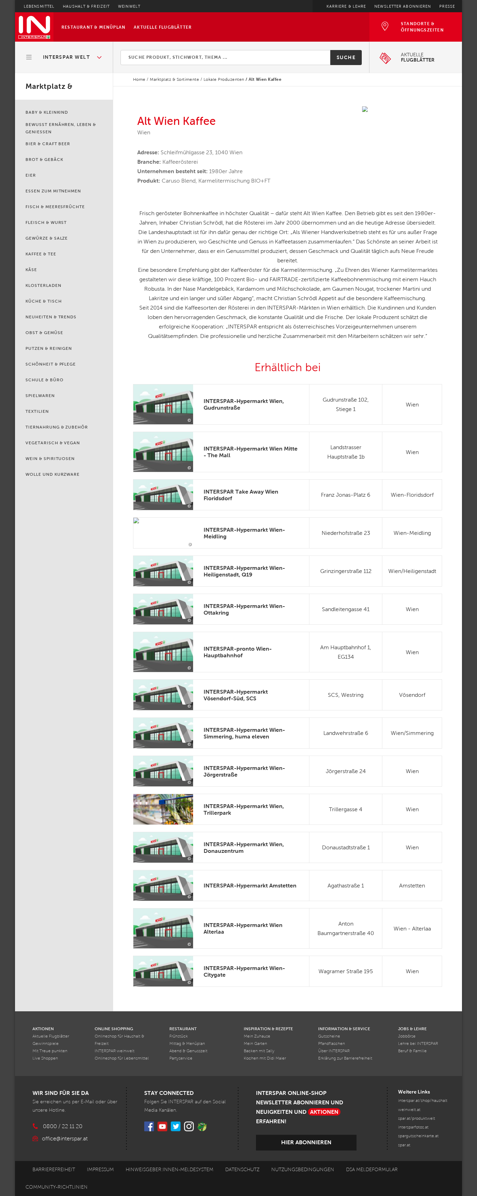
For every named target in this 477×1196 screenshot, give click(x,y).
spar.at (404, 1145)
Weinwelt (129, 6)
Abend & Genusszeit (188, 1051)
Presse (447, 6)
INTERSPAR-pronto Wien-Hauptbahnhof (238, 652)
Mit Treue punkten (49, 1051)
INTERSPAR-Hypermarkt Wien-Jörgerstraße (244, 771)
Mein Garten (255, 1043)
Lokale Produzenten (224, 79)
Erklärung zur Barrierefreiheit (345, 1058)
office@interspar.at (65, 1138)
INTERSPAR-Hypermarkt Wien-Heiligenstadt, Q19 (244, 571)
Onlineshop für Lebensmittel (122, 1058)
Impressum (100, 1169)
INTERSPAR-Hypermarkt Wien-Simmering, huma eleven (244, 733)
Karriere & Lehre (346, 6)
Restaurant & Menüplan (93, 27)
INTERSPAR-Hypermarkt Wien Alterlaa (243, 928)
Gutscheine (329, 1036)
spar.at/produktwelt (416, 1118)
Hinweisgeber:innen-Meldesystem (169, 1169)
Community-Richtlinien (56, 1187)
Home (139, 79)
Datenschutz (242, 1169)
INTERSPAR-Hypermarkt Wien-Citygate (244, 971)
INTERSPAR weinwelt (114, 1051)
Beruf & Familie (412, 1051)
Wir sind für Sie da (60, 1093)
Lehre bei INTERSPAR (418, 1043)
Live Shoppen (45, 1058)
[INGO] (202, 1126)
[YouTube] (162, 1126)
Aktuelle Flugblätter (163, 27)
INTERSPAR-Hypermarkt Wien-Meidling (244, 533)
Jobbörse (407, 1036)
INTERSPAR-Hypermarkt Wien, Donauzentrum (244, 847)
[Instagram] (189, 1126)
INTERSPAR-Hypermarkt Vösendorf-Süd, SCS (236, 695)
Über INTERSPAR (334, 1051)
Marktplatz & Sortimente (174, 79)
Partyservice (180, 1058)
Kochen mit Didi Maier (265, 1058)
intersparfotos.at (413, 1127)
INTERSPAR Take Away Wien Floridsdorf (241, 495)
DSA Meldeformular (372, 1169)
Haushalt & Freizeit (86, 6)
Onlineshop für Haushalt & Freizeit (119, 1040)
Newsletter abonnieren (402, 6)
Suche (346, 57)
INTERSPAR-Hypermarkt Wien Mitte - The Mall (251, 452)
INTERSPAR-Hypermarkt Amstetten (250, 886)
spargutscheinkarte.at (418, 1136)
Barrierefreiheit (53, 1169)
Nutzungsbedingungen (302, 1169)
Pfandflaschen (331, 1043)
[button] (64, 57)
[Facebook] (149, 1126)
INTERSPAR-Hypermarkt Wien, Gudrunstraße (244, 404)
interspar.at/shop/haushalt (422, 1100)
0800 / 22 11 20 (62, 1126)
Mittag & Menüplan (187, 1043)
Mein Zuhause (257, 1036)
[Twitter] (176, 1126)
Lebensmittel (39, 6)
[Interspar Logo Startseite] (34, 27)
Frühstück (178, 1036)
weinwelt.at (409, 1109)
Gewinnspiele (45, 1043)
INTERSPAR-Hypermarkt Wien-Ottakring (244, 609)
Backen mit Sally (259, 1051)
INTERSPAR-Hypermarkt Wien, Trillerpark (244, 809)
